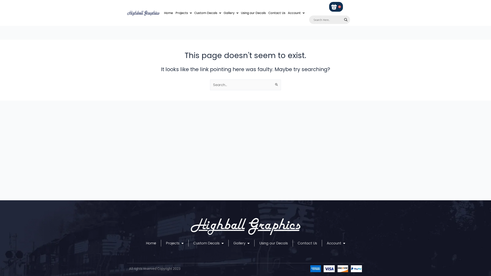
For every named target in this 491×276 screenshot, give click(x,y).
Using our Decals (253, 13)
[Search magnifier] (345, 19)
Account (294, 13)
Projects (181, 13)
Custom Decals (205, 13)
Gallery (229, 13)
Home (168, 13)
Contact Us (276, 13)
